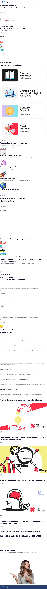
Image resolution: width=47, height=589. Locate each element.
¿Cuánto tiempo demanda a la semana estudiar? (8, 345)
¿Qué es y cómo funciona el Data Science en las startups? (23, 480)
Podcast (37, 2)
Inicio (22, 2)
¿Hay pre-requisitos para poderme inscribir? (7, 369)
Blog (33, 2)
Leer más (1, 442)
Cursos (25, 2)
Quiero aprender (2, 36)
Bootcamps (29, 2)
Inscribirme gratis (3, 210)
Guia (1, 475)
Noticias (1, 432)
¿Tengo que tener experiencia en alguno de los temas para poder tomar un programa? (14, 379)
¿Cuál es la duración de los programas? (6, 335)
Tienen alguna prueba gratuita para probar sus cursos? (9, 389)
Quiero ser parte (2, 267)
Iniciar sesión (41, 2)
